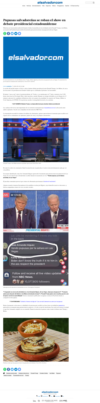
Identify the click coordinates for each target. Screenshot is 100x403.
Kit (63, 396)
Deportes (48, 5)
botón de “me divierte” (50, 181)
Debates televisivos (24, 373)
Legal (39, 396)
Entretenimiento (36, 5)
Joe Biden (52, 373)
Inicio (23, 5)
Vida (43, 5)
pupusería (61, 305)
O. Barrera (9, 86)
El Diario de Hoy (75, 5)
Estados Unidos (44, 373)
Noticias (29, 5)
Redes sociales (7, 375)
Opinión (67, 5)
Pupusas (58, 373)
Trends (27, 375)
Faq (51, 396)
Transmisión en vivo (18, 375)
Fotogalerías (60, 5)
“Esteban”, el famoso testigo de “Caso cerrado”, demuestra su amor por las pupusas (41, 301)
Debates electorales (11, 373)
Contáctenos (45, 396)
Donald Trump (34, 373)
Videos (54, 5)
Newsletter (57, 396)
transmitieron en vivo (49, 107)
